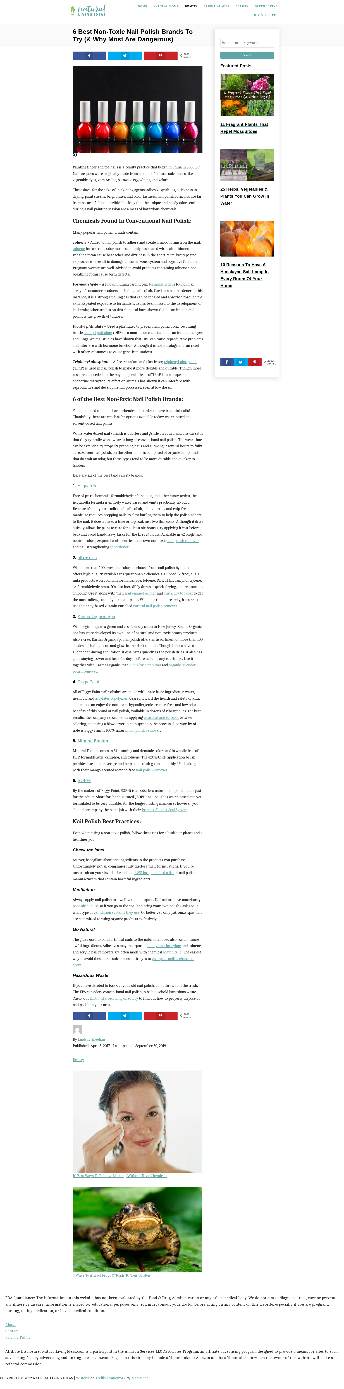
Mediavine (139, 1378)
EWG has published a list (154, 872)
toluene (79, 248)
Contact (12, 1331)
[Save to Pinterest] (161, 56)
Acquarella (87, 485)
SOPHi (84, 780)
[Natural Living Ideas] (88, 18)
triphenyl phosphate (180, 361)
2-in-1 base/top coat (145, 665)
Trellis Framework (110, 1378)
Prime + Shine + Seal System (164, 810)
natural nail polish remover (155, 606)
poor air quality (85, 906)
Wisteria (83, 1378)
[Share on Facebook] (89, 56)
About (10, 1324)
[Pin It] (75, 157)
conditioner (119, 547)
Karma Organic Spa (96, 616)
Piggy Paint (88, 681)
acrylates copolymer (111, 698)
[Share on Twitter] (125, 56)
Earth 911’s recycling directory (114, 998)
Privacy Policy (18, 1337)
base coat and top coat (161, 717)
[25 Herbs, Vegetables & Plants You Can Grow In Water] (247, 165)
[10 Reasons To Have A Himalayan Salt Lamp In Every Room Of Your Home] (247, 239)
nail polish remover (183, 540)
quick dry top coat (178, 593)
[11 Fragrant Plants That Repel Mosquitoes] (247, 95)
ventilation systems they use (117, 912)
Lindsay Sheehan (91, 1039)
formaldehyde (160, 284)
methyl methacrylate (164, 945)
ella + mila (87, 557)
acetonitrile (172, 952)
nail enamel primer (140, 593)
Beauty (78, 1059)
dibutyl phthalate (98, 332)
